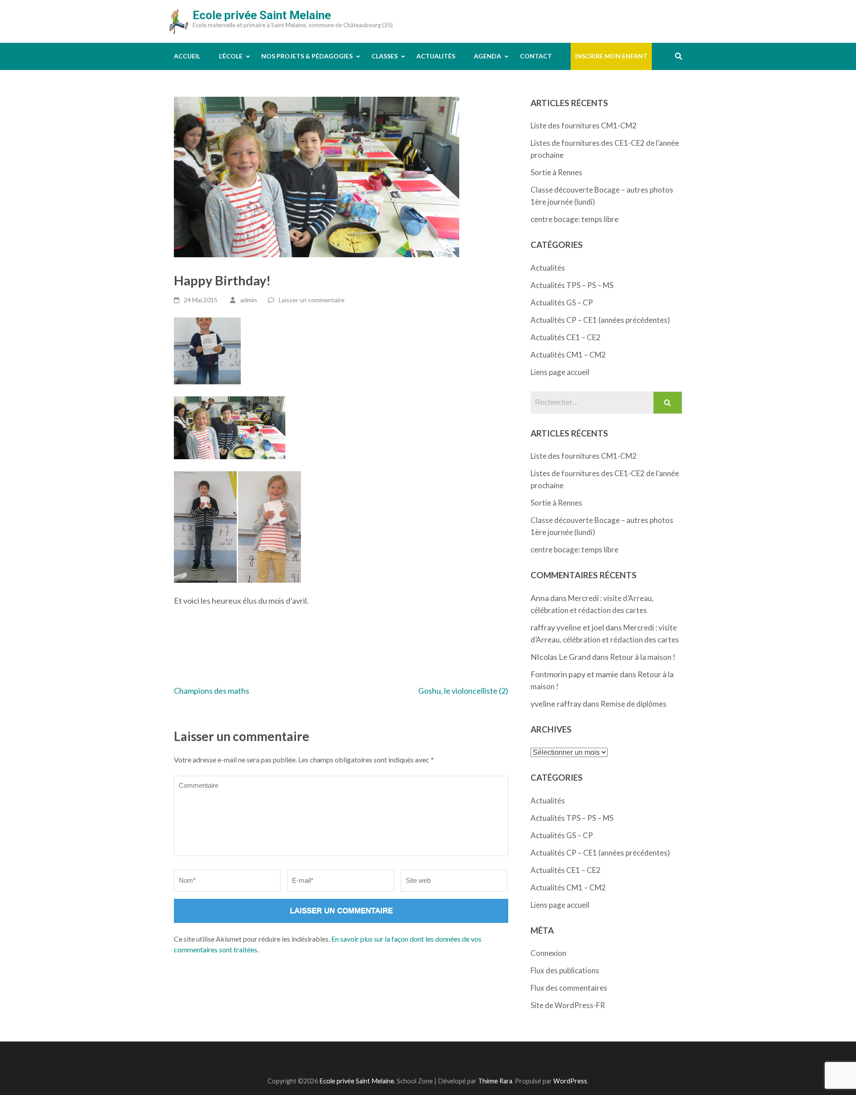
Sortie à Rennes (556, 172)
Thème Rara (495, 1081)
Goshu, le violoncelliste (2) (463, 691)
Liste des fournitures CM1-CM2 (584, 125)
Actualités (435, 56)
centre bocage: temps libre (574, 219)
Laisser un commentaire (312, 300)
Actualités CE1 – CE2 (566, 337)
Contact (536, 56)
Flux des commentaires (569, 987)
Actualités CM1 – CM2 (568, 354)
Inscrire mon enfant (611, 56)
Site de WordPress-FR (568, 1005)
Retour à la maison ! (642, 657)
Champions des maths (211, 691)
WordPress (570, 1081)
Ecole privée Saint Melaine (262, 15)
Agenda (487, 56)
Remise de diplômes (634, 703)
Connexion (548, 953)
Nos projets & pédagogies (307, 56)
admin (248, 300)
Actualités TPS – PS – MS (572, 285)
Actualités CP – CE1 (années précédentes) (600, 320)
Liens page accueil (560, 372)
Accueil (187, 56)
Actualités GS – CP (562, 302)
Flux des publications (565, 970)
